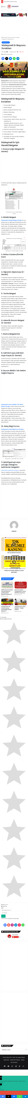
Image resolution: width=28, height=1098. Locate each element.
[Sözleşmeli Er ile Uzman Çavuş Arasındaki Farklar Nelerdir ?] (7, 601)
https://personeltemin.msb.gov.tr (10, 470)
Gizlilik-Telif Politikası (15, 1059)
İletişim (22, 1059)
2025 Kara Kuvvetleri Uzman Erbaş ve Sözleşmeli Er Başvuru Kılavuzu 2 (7, 592)
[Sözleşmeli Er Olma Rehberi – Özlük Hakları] (21, 601)
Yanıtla (2, 1089)
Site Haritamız (14, 1062)
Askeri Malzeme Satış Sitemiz (14, 12)
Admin (5, 51)
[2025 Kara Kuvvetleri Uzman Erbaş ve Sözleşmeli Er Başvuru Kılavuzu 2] (7, 585)
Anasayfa (5, 37)
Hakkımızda (6, 1059)
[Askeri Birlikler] (13, 6)
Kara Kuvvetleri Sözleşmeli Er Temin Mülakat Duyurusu (20, 591)
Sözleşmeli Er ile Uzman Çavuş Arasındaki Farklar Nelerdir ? (6, 609)
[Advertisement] (14, 26)
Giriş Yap (4, 906)
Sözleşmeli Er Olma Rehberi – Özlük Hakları (20, 608)
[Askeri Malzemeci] (14, 14)
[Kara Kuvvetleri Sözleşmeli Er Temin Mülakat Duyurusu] (21, 585)
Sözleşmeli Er (10, 39)
